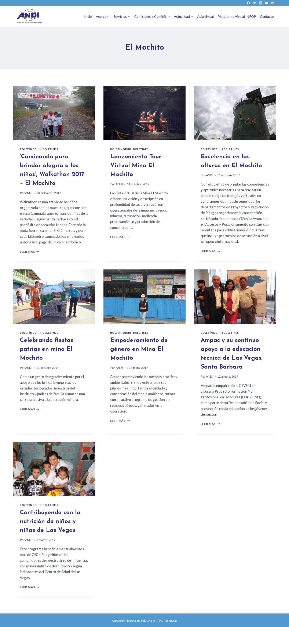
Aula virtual (205, 16)
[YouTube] (267, 3)
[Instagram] (260, 3)
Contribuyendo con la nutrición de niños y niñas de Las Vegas (50, 521)
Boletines (50, 149)
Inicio (88, 16)
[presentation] (54, 113)
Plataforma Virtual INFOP (237, 16)
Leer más (29, 251)
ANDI (28, 193)
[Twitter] (254, 3)
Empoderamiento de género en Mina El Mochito (139, 349)
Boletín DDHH (30, 149)
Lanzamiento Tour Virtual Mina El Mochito (135, 166)
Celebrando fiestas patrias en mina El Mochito (46, 349)
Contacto (267, 16)
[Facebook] (248, 3)
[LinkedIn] (273, 3)
